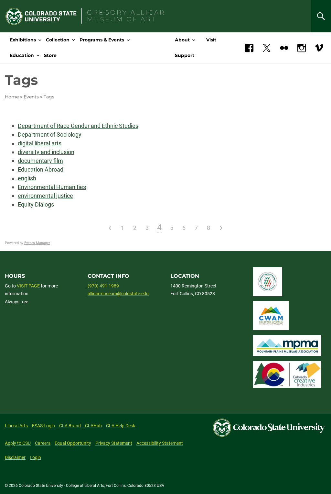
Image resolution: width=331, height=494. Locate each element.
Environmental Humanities (52, 187)
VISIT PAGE (28, 285)
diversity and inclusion (46, 152)
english (27, 178)
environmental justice (45, 195)
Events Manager (37, 243)
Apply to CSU (18, 443)
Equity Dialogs (36, 204)
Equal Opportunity (73, 443)
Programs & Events (102, 40)
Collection (57, 40)
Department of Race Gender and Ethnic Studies (78, 125)
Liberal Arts (16, 425)
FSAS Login (43, 425)
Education (22, 55)
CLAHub (93, 425)
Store (50, 55)
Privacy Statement (113, 443)
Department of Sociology (49, 134)
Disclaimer (15, 457)
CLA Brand (70, 425)
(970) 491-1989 (103, 285)
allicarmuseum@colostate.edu (118, 293)
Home (12, 97)
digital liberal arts (39, 143)
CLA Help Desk (120, 425)
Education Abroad (40, 169)
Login (35, 457)
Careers (42, 443)
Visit (211, 40)
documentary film (40, 160)
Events (31, 97)
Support (184, 55)
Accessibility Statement (159, 443)
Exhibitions (23, 40)
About (182, 40)
